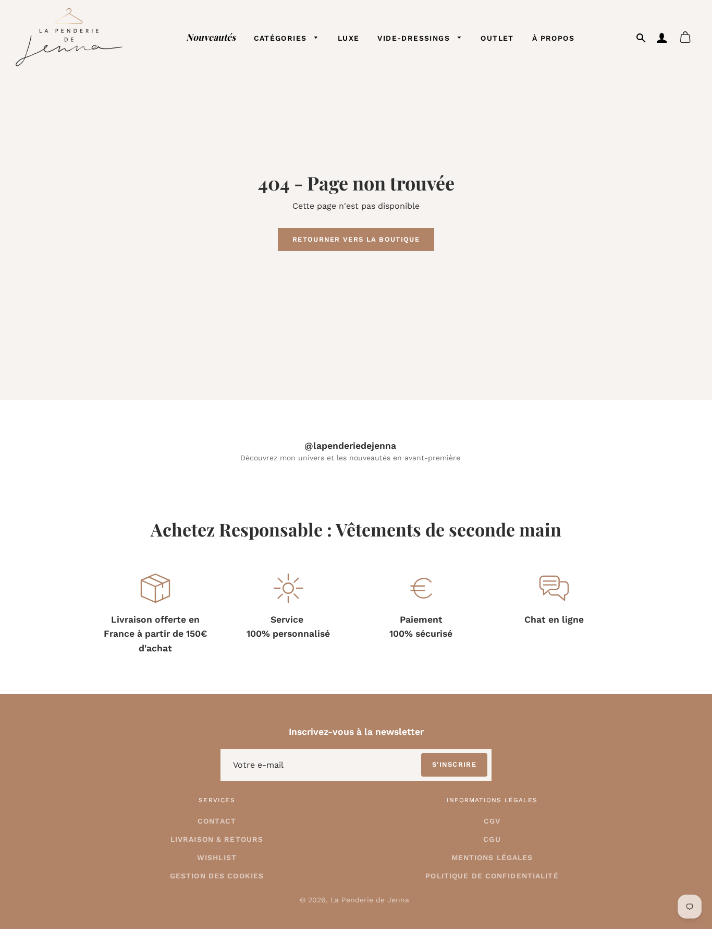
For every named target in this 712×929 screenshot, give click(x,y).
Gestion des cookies (217, 876)
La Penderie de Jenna (369, 900)
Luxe (349, 38)
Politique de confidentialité (491, 876)
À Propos (553, 38)
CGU (491, 839)
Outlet (497, 38)
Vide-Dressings (414, 38)
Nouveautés (211, 37)
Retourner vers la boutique (356, 239)
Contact (217, 821)
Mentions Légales (492, 857)
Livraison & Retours (216, 839)
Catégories (282, 38)
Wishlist (217, 857)
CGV (492, 821)
